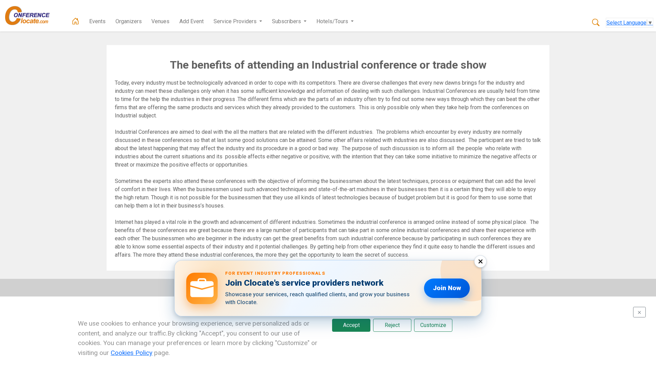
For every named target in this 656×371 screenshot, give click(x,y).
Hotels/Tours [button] (333, 21)
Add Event (191, 21)
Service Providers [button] (236, 21)
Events (97, 21)
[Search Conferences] (595, 23)
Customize (433, 325)
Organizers (128, 21)
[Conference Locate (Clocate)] (31, 16)
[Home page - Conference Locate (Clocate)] (75, 21)
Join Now (447, 288)
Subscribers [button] (287, 21)
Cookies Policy (131, 353)
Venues (160, 21)
